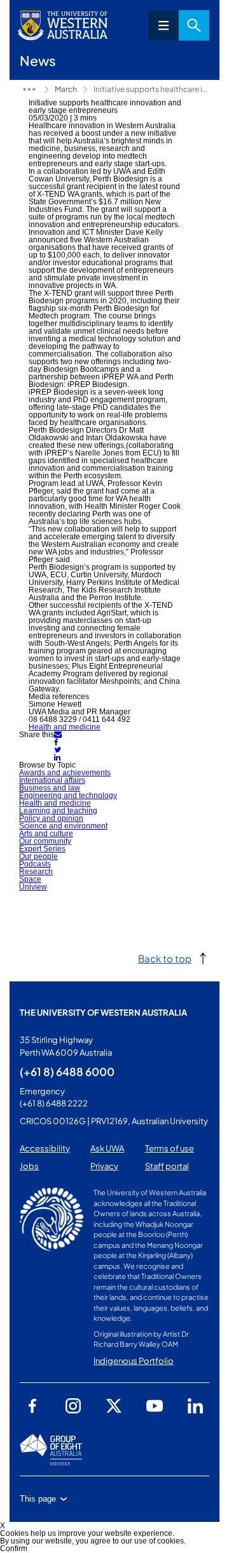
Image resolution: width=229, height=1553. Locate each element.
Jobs (29, 1166)
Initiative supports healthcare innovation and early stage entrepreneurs (151, 89)
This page (38, 1499)
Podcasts (35, 864)
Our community (45, 841)
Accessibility (45, 1148)
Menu (163, 25)
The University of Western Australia (103, 1012)
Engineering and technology (68, 795)
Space (30, 879)
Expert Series (42, 848)
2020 (29, 89)
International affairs (52, 780)
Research (36, 871)
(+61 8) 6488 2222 (54, 1103)
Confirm (13, 1548)
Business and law (49, 787)
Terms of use (169, 1148)
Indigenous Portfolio (134, 1361)
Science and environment (63, 826)
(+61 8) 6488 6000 (67, 1071)
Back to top (164, 958)
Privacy (104, 1166)
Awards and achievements (65, 772)
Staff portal (167, 1166)
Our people (38, 856)
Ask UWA (107, 1148)
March (66, 89)
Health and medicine (65, 727)
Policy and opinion (51, 818)
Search (194, 25)
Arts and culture (46, 833)
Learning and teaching (58, 810)
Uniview (33, 886)
